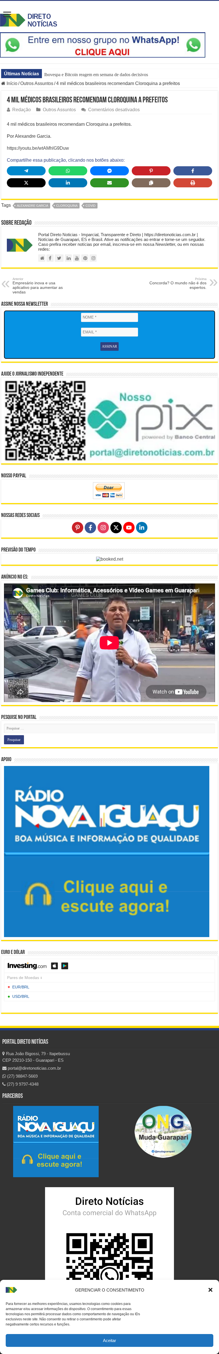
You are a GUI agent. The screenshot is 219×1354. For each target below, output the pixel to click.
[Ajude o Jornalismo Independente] (109, 420)
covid (91, 205)
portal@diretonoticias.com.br (34, 1068)
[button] (210, 1290)
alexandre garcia (32, 205)
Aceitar (109, 1340)
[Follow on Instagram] (103, 527)
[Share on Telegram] (26, 170)
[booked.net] (109, 558)
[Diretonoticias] (50, 258)
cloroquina (67, 205)
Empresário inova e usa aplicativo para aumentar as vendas (38, 285)
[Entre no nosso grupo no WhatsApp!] (102, 45)
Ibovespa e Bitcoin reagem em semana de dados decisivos (96, 74)
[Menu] (7, 15)
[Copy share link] (151, 182)
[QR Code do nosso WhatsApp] (109, 1254)
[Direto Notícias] (28, 19)
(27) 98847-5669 (22, 1076)
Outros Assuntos (36, 83)
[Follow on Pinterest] (77, 527)
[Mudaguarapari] (163, 1131)
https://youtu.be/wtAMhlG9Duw (38, 148)
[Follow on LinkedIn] (141, 527)
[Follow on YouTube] (129, 527)
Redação (21, 109)
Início (11, 83)
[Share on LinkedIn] (67, 182)
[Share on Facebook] (192, 170)
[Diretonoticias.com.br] (41, 258)
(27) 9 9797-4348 (22, 1084)
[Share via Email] (109, 182)
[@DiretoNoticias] (59, 258)
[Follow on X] (116, 527)
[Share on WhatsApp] (67, 170)
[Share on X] (26, 182)
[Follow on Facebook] (90, 527)
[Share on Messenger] (109, 170)
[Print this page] (192, 182)
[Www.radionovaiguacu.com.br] (56, 1141)
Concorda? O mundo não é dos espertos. (177, 283)
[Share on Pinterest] (151, 170)
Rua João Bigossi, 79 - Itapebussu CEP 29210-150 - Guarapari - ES (36, 1057)
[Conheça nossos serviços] (106, 851)
